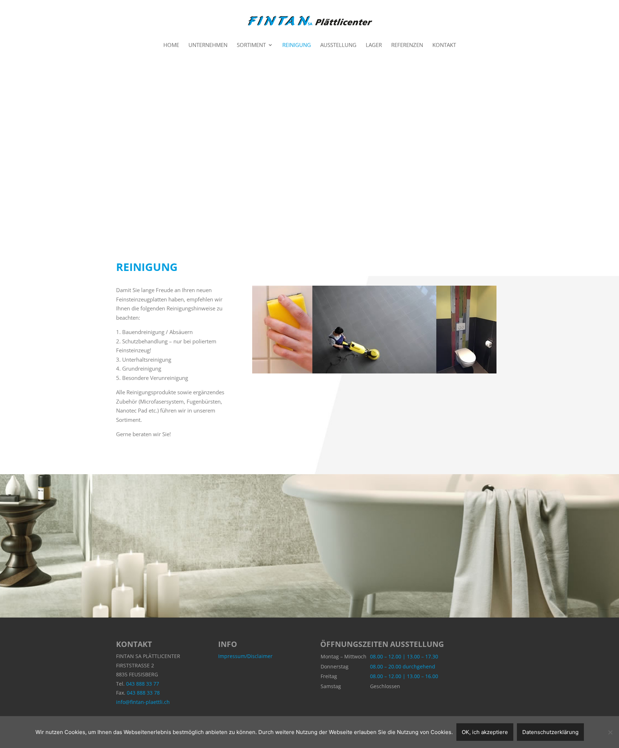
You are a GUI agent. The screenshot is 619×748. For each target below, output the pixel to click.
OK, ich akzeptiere (485, 732)
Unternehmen (207, 45)
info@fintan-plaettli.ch (143, 702)
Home (171, 45)
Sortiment (251, 45)
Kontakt (444, 45)
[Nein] (610, 732)
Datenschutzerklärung (550, 732)
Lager (374, 45)
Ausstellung (338, 45)
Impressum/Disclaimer (245, 656)
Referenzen (407, 45)
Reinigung (296, 45)
